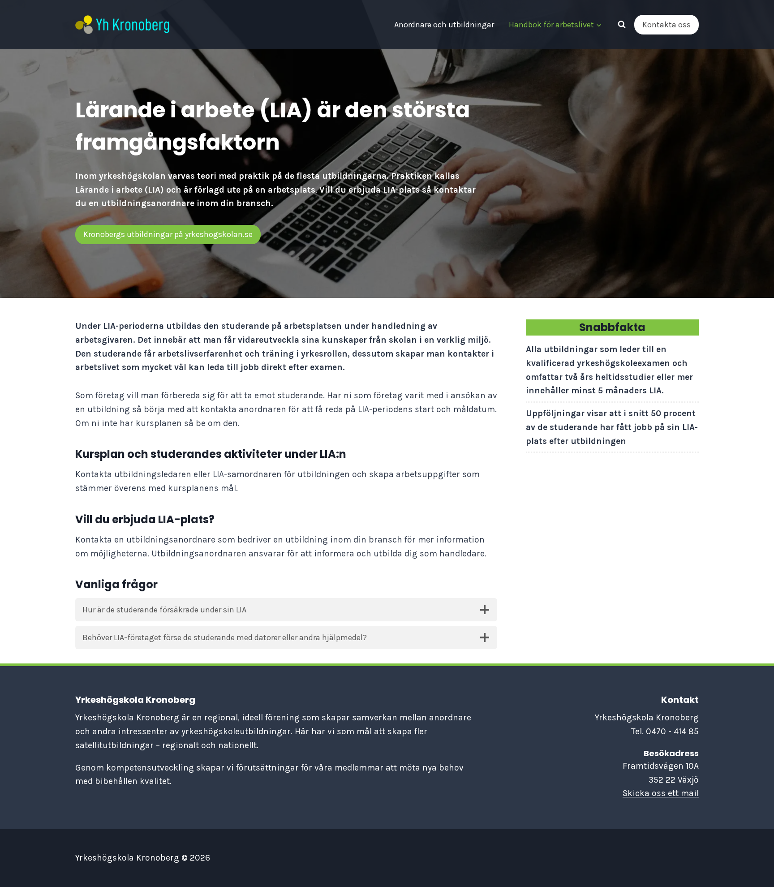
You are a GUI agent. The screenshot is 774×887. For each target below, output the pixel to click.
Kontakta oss (666, 25)
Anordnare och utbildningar (444, 25)
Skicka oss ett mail (661, 793)
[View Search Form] (622, 25)
